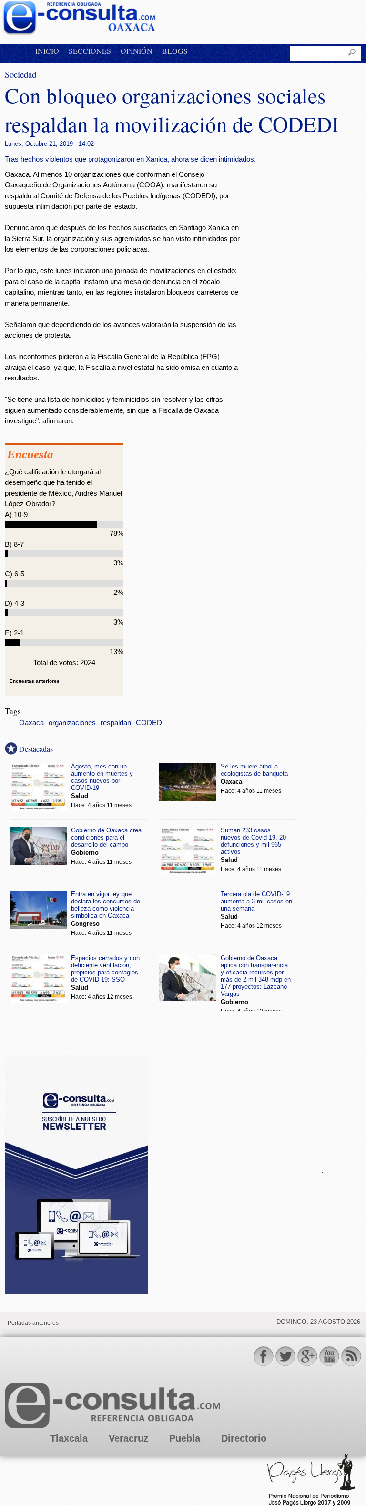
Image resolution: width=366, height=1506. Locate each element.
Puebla (184, 1438)
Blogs (175, 51)
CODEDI (150, 723)
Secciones (90, 51)
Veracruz (128, 1438)
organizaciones (72, 723)
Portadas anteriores (33, 1323)
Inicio (47, 51)
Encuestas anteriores (35, 681)
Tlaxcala (69, 1438)
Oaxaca (31, 723)
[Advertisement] (228, 1169)
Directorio (243, 1438)
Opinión (136, 51)
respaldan (116, 723)
